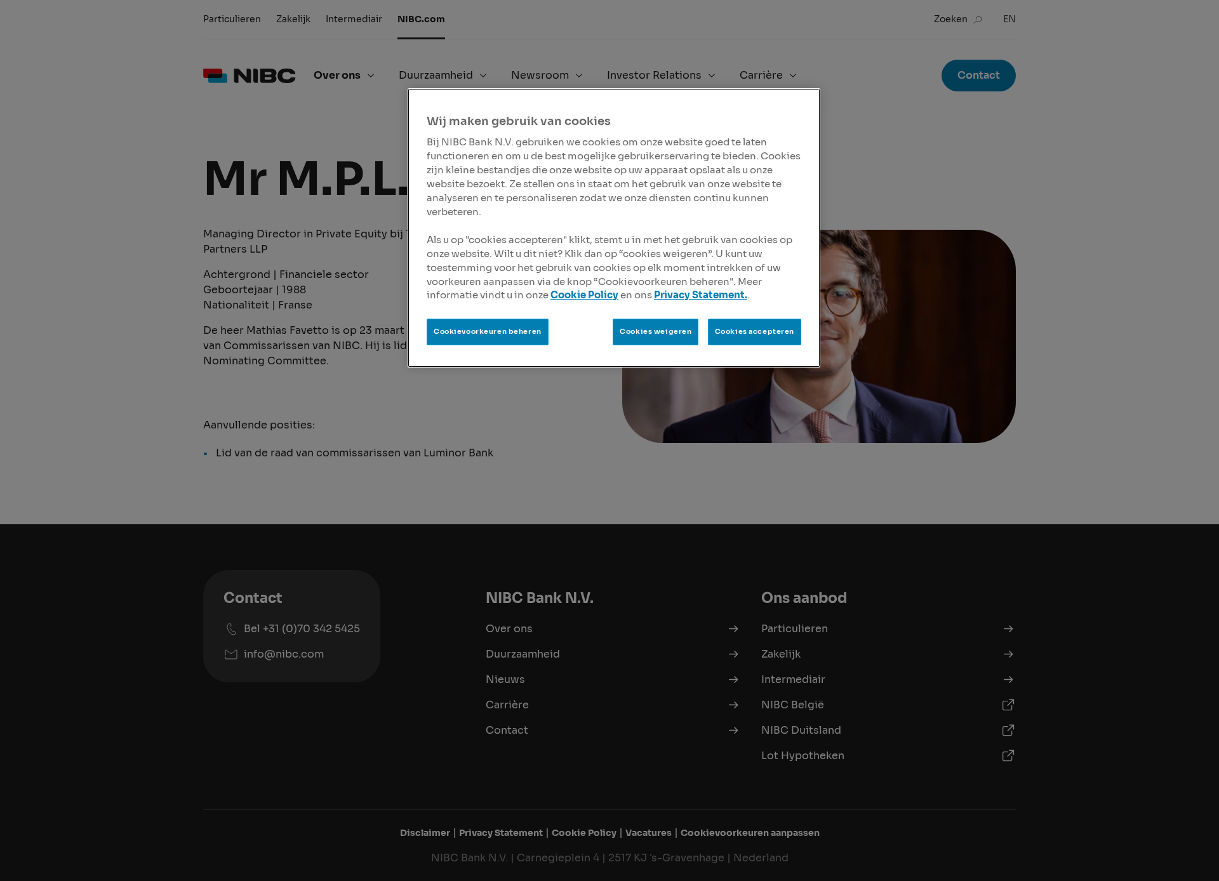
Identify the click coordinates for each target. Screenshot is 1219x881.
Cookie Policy (584, 295)
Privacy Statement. (700, 295)
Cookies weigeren (655, 331)
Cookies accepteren (754, 331)
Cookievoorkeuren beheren (488, 331)
